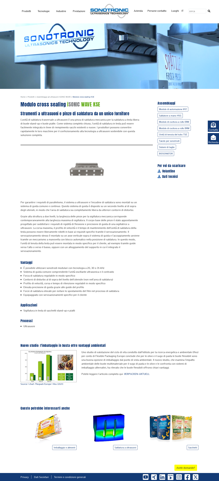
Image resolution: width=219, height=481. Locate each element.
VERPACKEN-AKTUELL (137, 373)
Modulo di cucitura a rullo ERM (174, 121)
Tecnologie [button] (44, 11)
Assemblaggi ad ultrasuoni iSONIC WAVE (54, 96)
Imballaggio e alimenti (64, 447)
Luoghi (175, 10)
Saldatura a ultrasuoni (125, 447)
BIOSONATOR (166, 153)
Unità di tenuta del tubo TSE (173, 134)
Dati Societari (41, 477)
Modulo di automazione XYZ (173, 109)
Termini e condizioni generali (70, 477)
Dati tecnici (170, 177)
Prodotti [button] (27, 11)
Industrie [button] (61, 11)
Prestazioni (79, 11)
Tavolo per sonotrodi (169, 140)
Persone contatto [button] (157, 10)
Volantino (168, 171)
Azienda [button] (138, 10)
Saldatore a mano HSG (170, 115)
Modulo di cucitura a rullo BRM (174, 128)
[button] (213, 126)
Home (23, 96)
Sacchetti (192, 447)
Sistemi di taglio (167, 147)
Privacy (25, 477)
